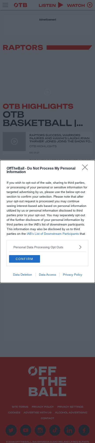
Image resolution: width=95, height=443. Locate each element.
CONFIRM (24, 259)
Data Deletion (22, 274)
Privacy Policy (72, 274)
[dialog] (47, 221)
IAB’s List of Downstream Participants (53, 233)
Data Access (47, 274)
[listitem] (47, 247)
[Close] (86, 168)
